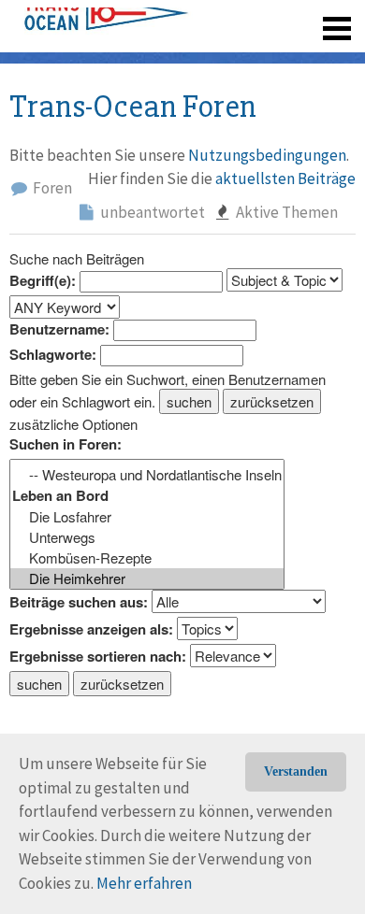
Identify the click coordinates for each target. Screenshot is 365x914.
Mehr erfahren (144, 883)
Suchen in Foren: (65, 444)
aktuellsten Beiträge (285, 178)
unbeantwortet (151, 212)
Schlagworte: (52, 354)
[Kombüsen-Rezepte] (147, 558)
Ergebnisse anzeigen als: (91, 629)
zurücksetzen (272, 401)
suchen (189, 401)
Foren (51, 188)
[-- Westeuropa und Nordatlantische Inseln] (147, 474)
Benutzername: (59, 329)
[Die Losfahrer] (147, 517)
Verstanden (296, 771)
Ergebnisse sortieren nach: (97, 656)
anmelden (310, 56)
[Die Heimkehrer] (147, 578)
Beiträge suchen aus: (78, 602)
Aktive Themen (285, 212)
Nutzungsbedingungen (267, 155)
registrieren (222, 56)
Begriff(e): (42, 281)
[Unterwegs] (147, 537)
